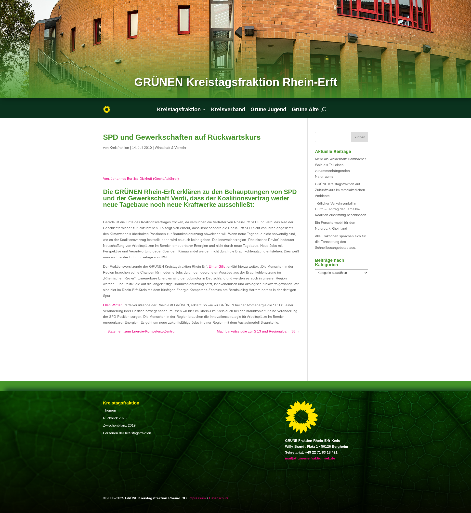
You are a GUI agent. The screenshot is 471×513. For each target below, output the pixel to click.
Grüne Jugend (268, 109)
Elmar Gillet (217, 266)
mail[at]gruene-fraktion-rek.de (310, 458)
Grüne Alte (305, 109)
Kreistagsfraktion (179, 109)
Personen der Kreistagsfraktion (127, 433)
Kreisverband (228, 109)
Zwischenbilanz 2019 (119, 425)
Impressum (197, 498)
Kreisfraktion (119, 148)
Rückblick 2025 (115, 418)
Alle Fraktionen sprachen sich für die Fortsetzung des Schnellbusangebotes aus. (340, 242)
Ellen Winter (112, 305)
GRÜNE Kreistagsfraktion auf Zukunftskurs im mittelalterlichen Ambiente (340, 190)
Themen (109, 410)
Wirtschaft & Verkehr (170, 148)
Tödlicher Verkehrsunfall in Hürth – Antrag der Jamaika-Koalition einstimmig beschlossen (340, 209)
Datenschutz (218, 498)
